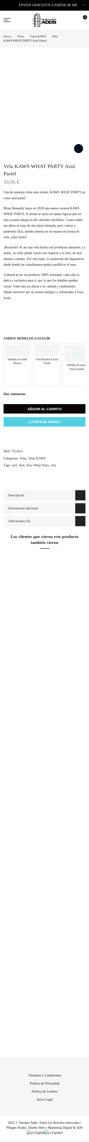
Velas (20, 36)
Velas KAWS (38, 36)
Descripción (16, 495)
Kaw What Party (38, 465)
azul (14, 465)
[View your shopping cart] (81, 20)
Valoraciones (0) (19, 521)
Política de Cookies (44, 1091)
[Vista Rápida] (79, 646)
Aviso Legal (45, 1099)
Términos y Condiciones (44, 1075)
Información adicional (23, 508)
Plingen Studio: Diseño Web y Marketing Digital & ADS (44, 1127)
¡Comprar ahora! (44, 422)
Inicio (7, 36)
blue (22, 465)
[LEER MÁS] (79, 655)
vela (53, 465)
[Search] (73, 20)
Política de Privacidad (44, 1083)
